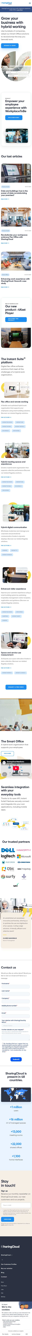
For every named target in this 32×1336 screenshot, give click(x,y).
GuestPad (5, 616)
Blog (2, 1272)
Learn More (20, 10)
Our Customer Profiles (8, 1264)
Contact (4, 1277)
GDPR (2, 1225)
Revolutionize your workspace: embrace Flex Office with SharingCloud (14, 237)
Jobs (2, 1289)
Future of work (5, 186)
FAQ (2, 1293)
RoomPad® (5, 430)
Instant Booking (7, 422)
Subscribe (7, 1219)
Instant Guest (16, 616)
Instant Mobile (6, 426)
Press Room (4, 1285)
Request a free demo (16, 687)
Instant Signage (7, 554)
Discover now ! (14, 117)
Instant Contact (20, 672)
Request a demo (10, 45)
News (2, 1282)
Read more (4, 199)
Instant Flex (19, 422)
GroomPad (16, 430)
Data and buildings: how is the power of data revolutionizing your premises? (14, 193)
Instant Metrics (19, 426)
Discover (7, 753)
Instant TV (14, 550)
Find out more (5, 417)
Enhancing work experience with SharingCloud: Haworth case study (15, 281)
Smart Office (5, 274)
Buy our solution (6, 1268)
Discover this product (13, 319)
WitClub (3, 1296)
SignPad (4, 550)
